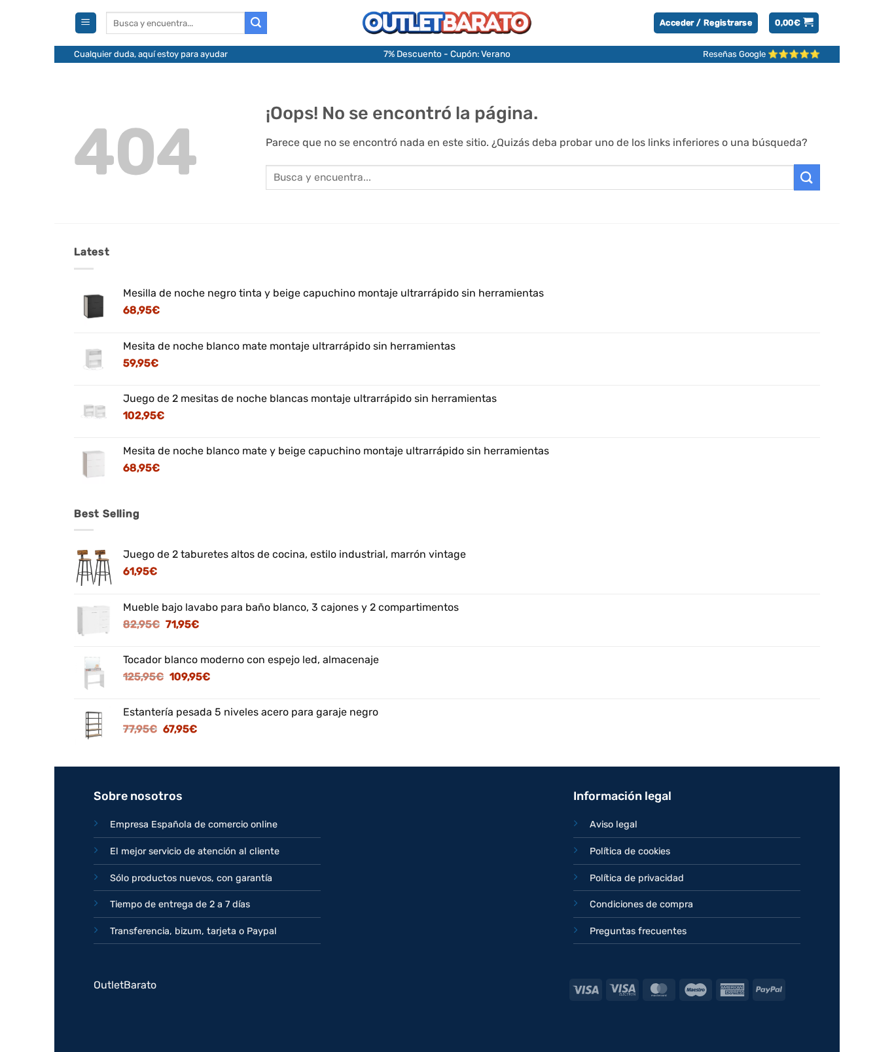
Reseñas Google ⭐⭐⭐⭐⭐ (761, 54)
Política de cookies (630, 851)
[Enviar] (256, 23)
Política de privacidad (637, 878)
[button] (85, 23)
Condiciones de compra (641, 904)
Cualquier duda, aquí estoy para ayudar (151, 54)
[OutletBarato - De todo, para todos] (447, 23)
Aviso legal (613, 824)
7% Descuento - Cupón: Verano (447, 53)
